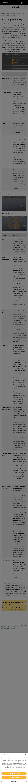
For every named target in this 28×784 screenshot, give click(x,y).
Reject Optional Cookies (14, 777)
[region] (14, 768)
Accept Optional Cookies (14, 773)
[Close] (25, 755)
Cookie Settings (14, 781)
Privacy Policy (7, 769)
